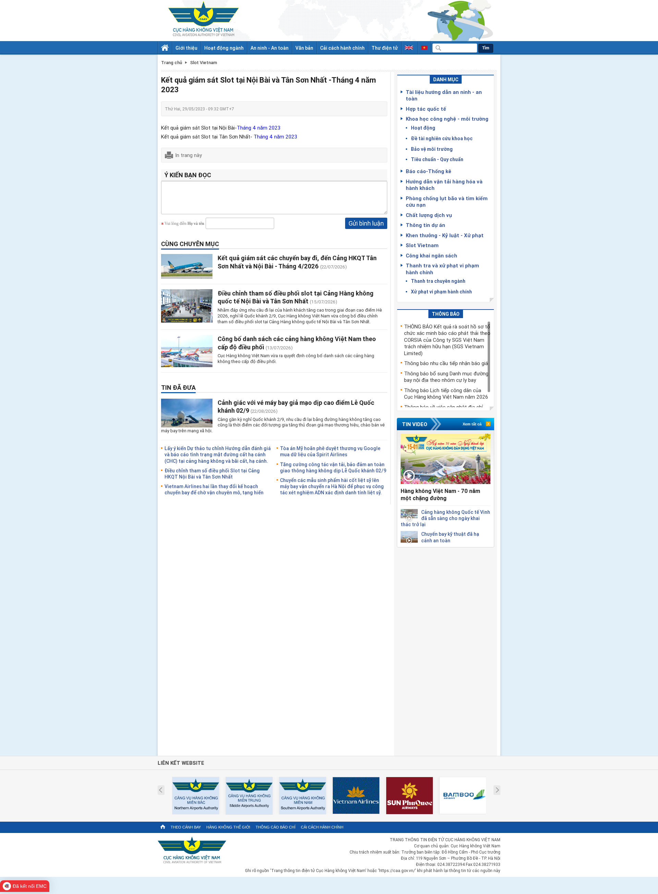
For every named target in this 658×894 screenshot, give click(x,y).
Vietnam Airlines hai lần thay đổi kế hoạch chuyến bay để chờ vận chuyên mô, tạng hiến (214, 489)
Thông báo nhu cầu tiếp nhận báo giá (446, 363)
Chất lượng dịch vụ (429, 215)
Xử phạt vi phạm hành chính (441, 291)
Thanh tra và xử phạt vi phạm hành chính (442, 269)
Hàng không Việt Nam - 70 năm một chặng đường (440, 494)
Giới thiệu (186, 48)
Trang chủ (171, 62)
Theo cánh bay (186, 827)
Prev (160, 790)
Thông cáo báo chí (275, 827)
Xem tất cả (472, 424)
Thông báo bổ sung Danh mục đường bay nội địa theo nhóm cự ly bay (446, 377)
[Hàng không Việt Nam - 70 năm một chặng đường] (445, 459)
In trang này (188, 155)
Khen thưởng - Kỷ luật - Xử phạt (445, 235)
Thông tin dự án (425, 224)
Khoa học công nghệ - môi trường (447, 118)
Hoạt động (423, 127)
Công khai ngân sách (431, 255)
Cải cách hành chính (342, 48)
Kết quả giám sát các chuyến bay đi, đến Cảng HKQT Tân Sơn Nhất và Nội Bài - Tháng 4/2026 (297, 262)
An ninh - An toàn (270, 48)
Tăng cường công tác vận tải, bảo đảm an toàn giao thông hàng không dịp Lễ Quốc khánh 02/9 (333, 467)
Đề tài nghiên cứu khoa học (442, 138)
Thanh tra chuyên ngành (438, 281)
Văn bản (304, 48)
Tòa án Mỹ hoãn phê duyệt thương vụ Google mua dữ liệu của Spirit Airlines (330, 451)
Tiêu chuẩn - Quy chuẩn (437, 159)
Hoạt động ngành (224, 48)
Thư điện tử (384, 48)
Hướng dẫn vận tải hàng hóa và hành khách (444, 185)
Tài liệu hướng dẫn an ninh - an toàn (444, 95)
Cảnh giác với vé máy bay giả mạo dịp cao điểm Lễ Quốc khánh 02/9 (296, 406)
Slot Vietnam (422, 245)
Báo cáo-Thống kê (428, 171)
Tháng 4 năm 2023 (258, 127)
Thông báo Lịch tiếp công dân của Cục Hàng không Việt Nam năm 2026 (446, 393)
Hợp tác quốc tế (426, 108)
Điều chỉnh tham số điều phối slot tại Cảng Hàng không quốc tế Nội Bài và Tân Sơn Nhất (296, 297)
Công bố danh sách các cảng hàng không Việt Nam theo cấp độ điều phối (297, 343)
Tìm (485, 48)
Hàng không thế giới (228, 827)
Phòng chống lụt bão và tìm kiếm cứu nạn (447, 201)
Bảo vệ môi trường (432, 149)
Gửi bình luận (366, 223)
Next (497, 790)
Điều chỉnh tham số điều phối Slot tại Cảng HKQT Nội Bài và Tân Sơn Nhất (212, 473)
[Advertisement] (445, 650)
